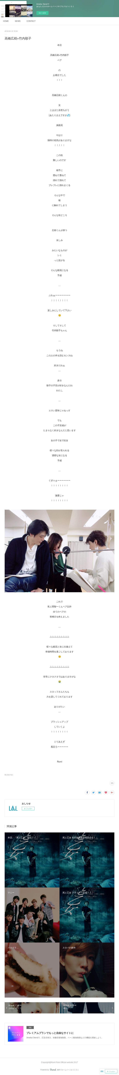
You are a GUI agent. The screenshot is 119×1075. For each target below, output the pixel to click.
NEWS (17, 21)
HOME (6, 21)
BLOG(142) (9, 775)
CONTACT (31, 21)
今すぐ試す (42, 13)
